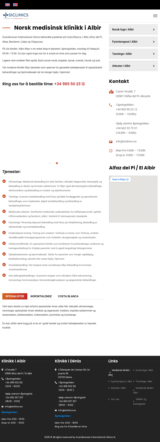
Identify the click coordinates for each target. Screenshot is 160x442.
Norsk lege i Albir (123, 29)
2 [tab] (57, 163)
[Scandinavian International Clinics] (15, 15)
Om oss (115, 399)
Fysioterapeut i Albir (125, 41)
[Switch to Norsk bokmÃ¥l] (15, 4)
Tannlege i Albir (122, 53)
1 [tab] (49, 163)
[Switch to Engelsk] (7, 4)
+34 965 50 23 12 (69, 83)
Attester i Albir (121, 65)
